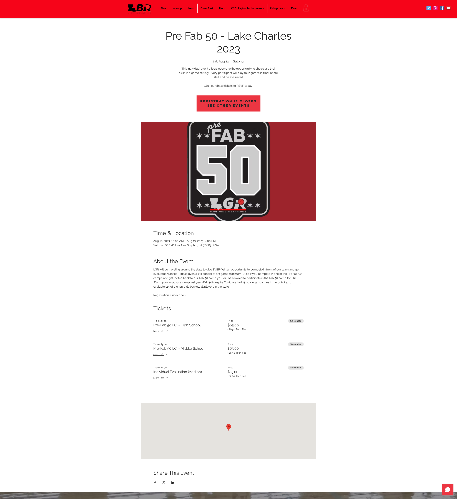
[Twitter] (428, 8)
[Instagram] (435, 8)
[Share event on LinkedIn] (172, 482)
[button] (306, 8)
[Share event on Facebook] (155, 482)
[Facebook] (442, 8)
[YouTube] (448, 8)
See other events (228, 105)
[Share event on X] (163, 482)
